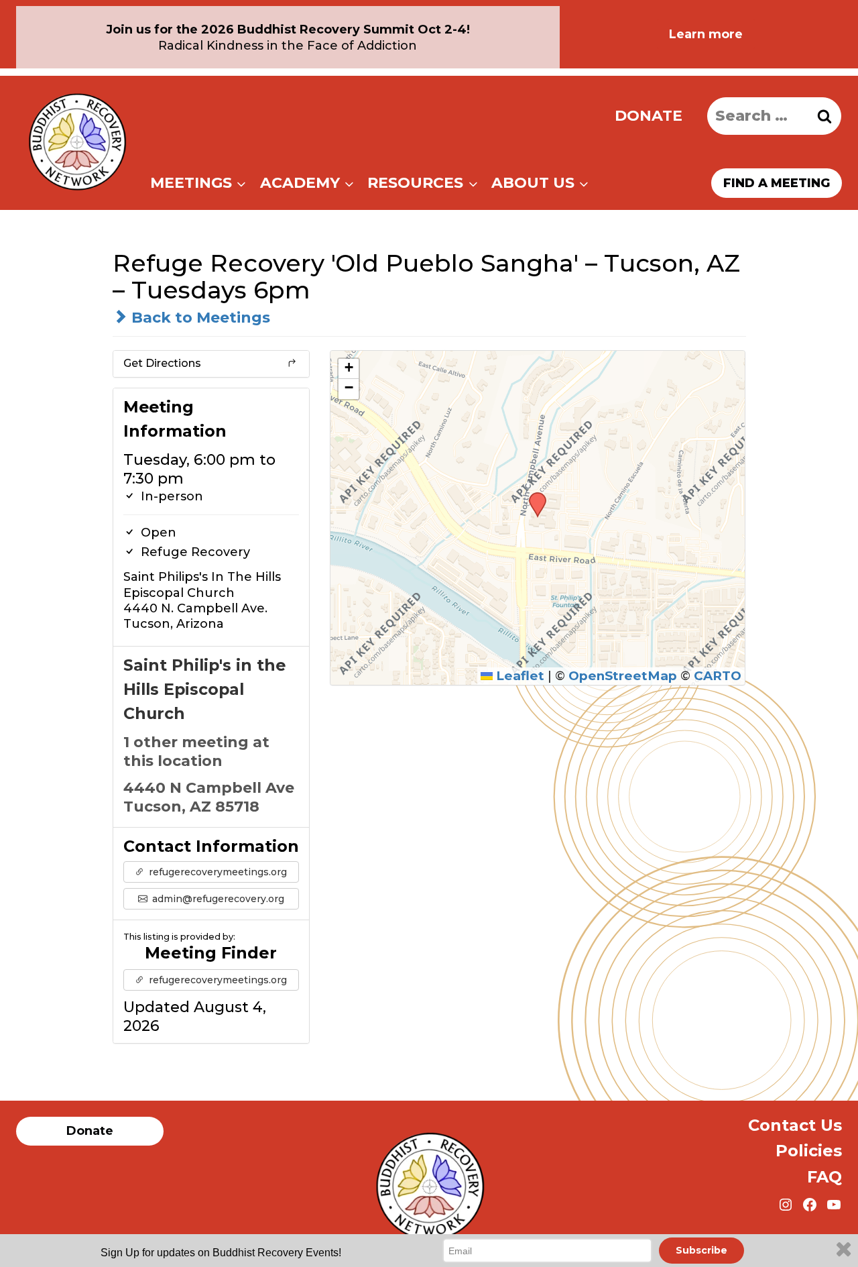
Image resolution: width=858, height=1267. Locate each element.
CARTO (717, 675)
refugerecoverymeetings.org (216, 872)
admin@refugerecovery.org (216, 899)
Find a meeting (776, 183)
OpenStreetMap (622, 675)
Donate (648, 116)
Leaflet (518, 675)
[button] (533, 496)
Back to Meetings (198, 318)
